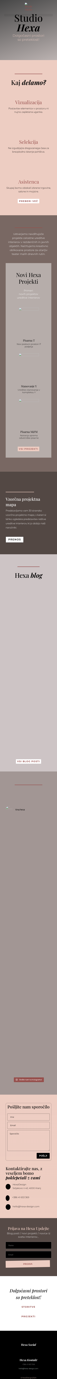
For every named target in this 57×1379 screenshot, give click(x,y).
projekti (28, 1316)
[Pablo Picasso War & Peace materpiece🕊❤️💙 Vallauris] (28, 1012)
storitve (28, 1307)
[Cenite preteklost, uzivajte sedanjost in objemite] (28, 831)
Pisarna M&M (28, 432)
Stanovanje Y (29, 386)
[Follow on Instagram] (23, 1350)
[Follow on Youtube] (28, 1350)
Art (11, 617)
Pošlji (43, 1155)
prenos (14, 539)
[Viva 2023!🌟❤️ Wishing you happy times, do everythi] (28, 976)
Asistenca (28, 181)
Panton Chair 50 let (26, 705)
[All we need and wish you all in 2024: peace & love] (28, 946)
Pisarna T (29, 340)
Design (13, 711)
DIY (10, 665)
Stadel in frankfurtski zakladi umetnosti (27, 606)
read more (14, 643)
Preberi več (28, 201)
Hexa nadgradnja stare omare (24, 657)
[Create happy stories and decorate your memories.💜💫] (28, 1054)
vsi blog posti (28, 761)
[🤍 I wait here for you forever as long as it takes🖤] (28, 880)
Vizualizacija (28, 102)
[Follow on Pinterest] (34, 1350)
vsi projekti (28, 449)
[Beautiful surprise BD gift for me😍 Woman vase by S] (28, 854)
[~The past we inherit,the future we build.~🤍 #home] (28, 915)
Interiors (21, 665)
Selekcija (28, 141)
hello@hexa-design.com (26, 1206)
